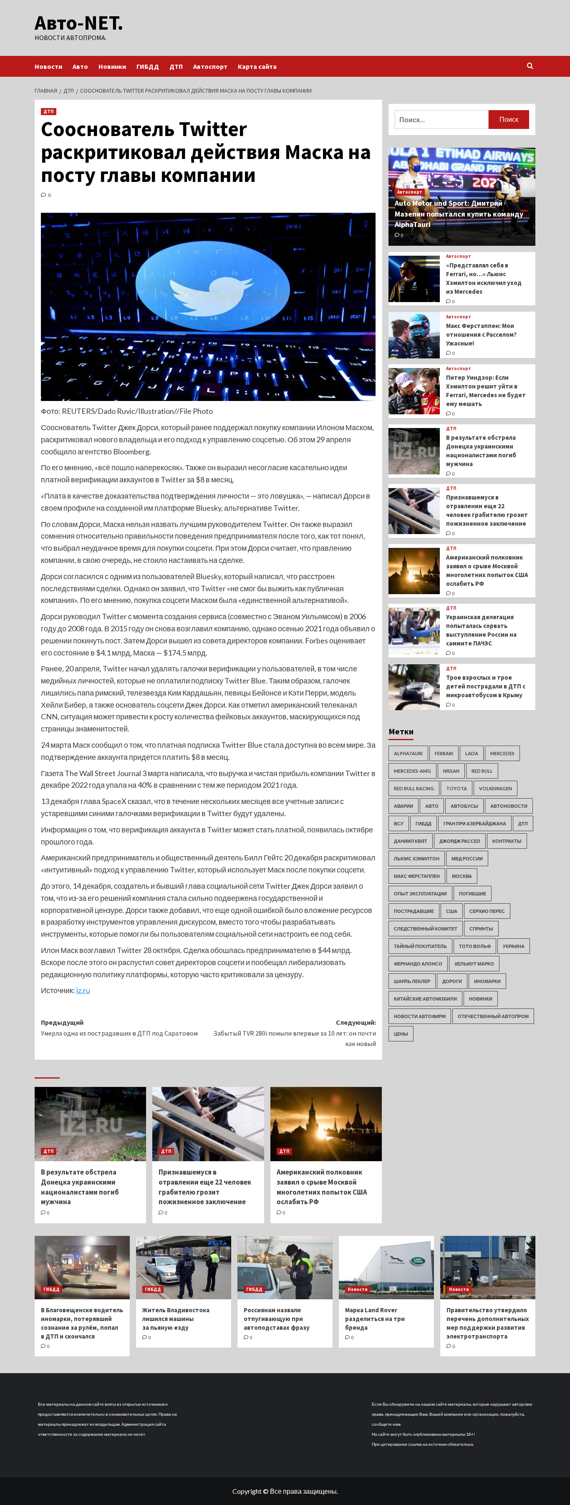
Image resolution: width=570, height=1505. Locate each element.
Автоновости (508, 806)
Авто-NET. (79, 22)
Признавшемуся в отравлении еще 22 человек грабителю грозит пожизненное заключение (205, 1186)
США (451, 911)
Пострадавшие (414, 911)
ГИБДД (147, 66)
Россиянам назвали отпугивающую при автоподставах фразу (277, 1318)
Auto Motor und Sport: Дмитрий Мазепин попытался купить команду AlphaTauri (459, 214)
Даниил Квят (410, 841)
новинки (480, 998)
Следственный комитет (425, 928)
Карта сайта (257, 66)
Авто (80, 66)
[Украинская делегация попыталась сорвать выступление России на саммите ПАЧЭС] (414, 631)
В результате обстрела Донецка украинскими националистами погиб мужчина (80, 1186)
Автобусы (464, 806)
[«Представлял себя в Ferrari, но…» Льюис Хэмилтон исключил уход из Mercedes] (414, 279)
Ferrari (444, 753)
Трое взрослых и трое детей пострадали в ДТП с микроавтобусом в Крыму (485, 686)
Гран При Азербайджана (475, 823)
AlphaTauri (408, 753)
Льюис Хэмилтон (416, 858)
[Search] (530, 66)
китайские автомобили (425, 998)
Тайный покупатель (420, 946)
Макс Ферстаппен (417, 876)
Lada (471, 753)
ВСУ (399, 823)
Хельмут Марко (474, 963)
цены (401, 1033)
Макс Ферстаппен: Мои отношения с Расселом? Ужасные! (481, 334)
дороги (452, 981)
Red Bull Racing (414, 788)
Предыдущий (119, 1027)
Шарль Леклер (412, 981)
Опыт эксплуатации (420, 893)
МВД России (467, 858)
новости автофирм (420, 1016)
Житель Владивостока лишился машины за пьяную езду (175, 1318)
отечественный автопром (493, 1016)
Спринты (481, 928)
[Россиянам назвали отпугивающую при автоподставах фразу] (285, 1267)
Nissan (451, 771)
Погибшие (472, 893)
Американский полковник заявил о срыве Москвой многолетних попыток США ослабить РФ (322, 1186)
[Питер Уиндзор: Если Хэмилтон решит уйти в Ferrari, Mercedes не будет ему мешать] (414, 391)
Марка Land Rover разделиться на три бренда (375, 1318)
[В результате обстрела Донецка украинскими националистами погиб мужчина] (90, 1124)
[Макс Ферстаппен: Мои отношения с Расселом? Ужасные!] (414, 335)
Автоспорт (210, 66)
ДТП (176, 66)
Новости (48, 66)
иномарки (487, 981)
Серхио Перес (487, 911)
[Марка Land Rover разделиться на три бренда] (386, 1267)
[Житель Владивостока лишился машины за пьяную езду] (183, 1267)
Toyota (456, 788)
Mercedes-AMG (412, 771)
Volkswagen (495, 788)
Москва (462, 876)
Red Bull (482, 771)
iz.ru (83, 990)
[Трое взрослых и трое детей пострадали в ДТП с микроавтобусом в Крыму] (414, 687)
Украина (514, 946)
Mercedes (502, 753)
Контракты (507, 841)
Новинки (112, 66)
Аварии (403, 806)
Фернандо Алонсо (418, 963)
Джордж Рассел (459, 841)
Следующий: (294, 1033)
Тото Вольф (475, 946)
